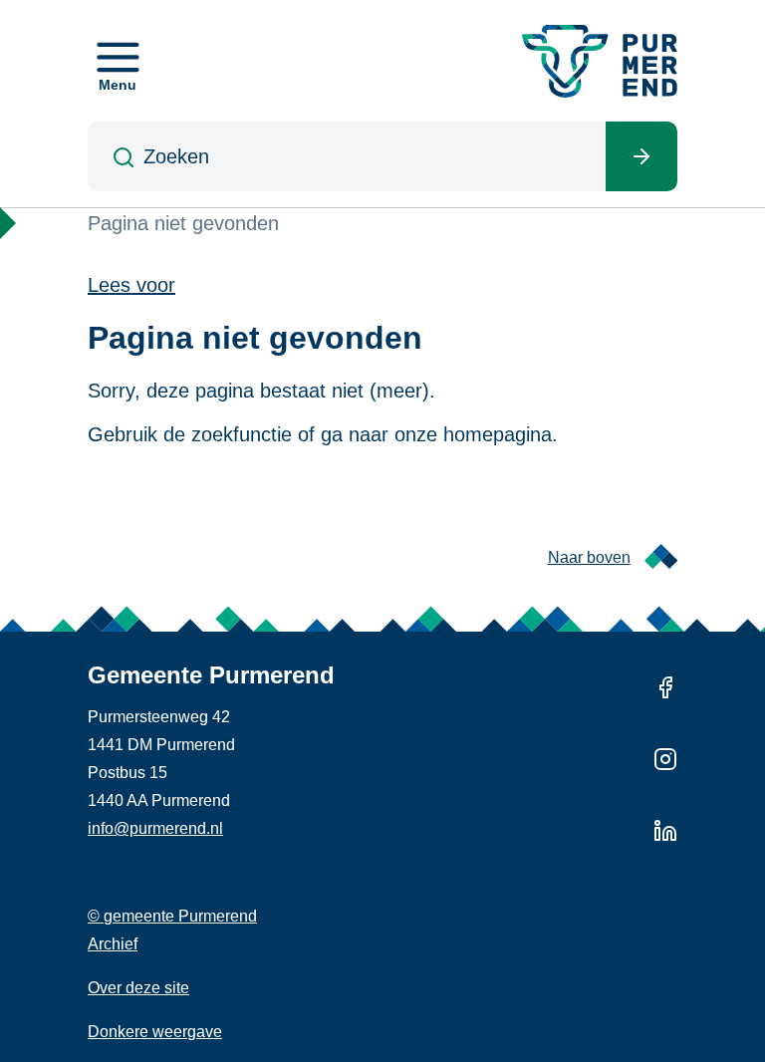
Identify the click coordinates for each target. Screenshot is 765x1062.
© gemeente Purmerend (172, 916)
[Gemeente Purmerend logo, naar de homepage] (599, 61)
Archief (112, 943)
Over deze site (138, 987)
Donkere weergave (155, 1031)
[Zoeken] (641, 156)
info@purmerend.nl (155, 828)
